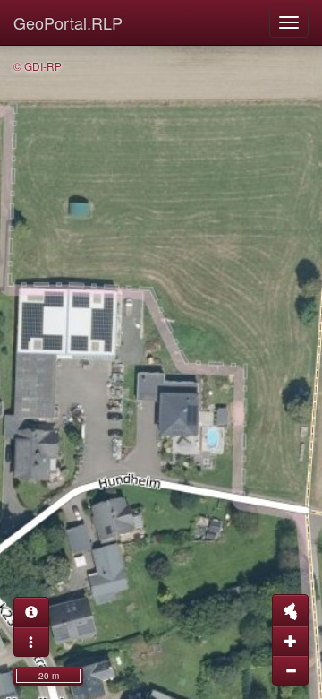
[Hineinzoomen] (290, 641)
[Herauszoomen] (290, 670)
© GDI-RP (37, 65)
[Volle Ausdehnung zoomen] (290, 610)
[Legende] (31, 641)
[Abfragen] (31, 612)
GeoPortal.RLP (68, 22)
